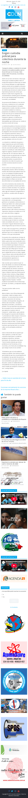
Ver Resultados (14, 607)
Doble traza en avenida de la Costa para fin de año (13, 379)
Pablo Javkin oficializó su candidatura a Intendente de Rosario (14, 418)
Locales (4, 50)
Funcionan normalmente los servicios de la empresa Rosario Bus (13, 388)
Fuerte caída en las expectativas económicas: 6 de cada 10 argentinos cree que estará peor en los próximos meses (13, 5)
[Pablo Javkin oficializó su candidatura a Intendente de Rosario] (13, 401)
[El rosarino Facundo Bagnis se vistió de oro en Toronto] (14, 427)
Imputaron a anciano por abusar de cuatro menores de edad (14, 463)
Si (3, 594)
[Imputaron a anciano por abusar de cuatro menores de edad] (14, 447)
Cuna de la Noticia (16, 64)
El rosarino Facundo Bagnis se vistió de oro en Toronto (14, 440)
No (4, 597)
